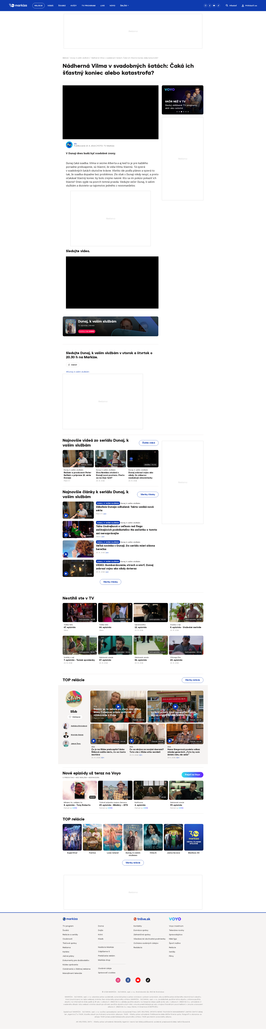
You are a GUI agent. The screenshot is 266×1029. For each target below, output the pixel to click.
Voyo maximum (176, 926)
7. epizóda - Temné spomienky (79, 660)
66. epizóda (105, 627)
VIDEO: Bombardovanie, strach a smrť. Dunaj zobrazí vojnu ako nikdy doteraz (124, 567)
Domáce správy (141, 930)
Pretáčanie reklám (106, 956)
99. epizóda (176, 805)
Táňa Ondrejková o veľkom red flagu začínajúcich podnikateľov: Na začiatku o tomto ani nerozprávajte (126, 530)
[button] (177, 111)
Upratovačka (140, 625)
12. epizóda (141, 627)
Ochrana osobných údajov (146, 943)
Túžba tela (68, 625)
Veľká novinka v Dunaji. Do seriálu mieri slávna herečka (125, 547)
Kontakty (138, 926)
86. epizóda (141, 660)
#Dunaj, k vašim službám (77, 372)
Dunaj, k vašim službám (79, 58)
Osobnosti (67, 939)
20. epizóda (176, 660)
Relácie (38, 5)
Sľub (95, 706)
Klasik (100, 939)
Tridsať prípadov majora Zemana (113, 802)
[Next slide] (201, 789)
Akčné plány (68, 956)
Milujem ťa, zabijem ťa (73, 802)
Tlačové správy (70, 943)
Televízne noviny (176, 930)
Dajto (100, 930)
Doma (101, 926)
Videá (50, 5)
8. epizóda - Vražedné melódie (185, 627)
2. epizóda (140, 805)
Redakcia (138, 947)
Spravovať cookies (106, 973)
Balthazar (139, 802)
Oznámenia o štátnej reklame (76, 969)
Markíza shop (104, 960)
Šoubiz (62, 5)
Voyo (112, 5)
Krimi (100, 934)
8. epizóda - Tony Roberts (77, 805)
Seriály (172, 952)
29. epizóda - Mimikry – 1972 (113, 805)
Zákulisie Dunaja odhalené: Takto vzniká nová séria (125, 509)
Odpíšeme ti (104, 951)
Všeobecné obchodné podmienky (149, 939)
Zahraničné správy (142, 934)
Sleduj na (86, 331)
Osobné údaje (105, 968)
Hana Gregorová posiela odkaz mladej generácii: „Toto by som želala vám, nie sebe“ (183, 752)
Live (102, 5)
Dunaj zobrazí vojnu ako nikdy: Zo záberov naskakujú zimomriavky (140, 475)
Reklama (67, 947)
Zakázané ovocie (106, 657)
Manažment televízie (72, 973)
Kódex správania (70, 964)
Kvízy (74, 5)
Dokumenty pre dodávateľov (76, 960)
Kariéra (66, 952)
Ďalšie (123, 5)
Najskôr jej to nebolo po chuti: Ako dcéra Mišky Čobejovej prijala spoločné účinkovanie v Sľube (117, 712)
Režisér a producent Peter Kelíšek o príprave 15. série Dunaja (77, 475)
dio (75, 144)
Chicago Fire (175, 657)
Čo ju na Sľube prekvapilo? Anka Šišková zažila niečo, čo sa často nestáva (108, 752)
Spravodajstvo (175, 934)
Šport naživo (175, 943)
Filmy (171, 956)
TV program (68, 926)
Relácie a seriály (70, 934)
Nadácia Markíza (106, 947)
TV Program (88, 5)
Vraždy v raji (175, 625)
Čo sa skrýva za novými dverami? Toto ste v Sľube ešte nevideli (147, 750)
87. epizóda (105, 660)
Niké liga (173, 939)
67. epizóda (70, 627)
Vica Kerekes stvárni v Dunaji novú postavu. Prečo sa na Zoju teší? (110, 475)
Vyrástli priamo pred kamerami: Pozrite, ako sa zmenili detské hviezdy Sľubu (174, 714)
